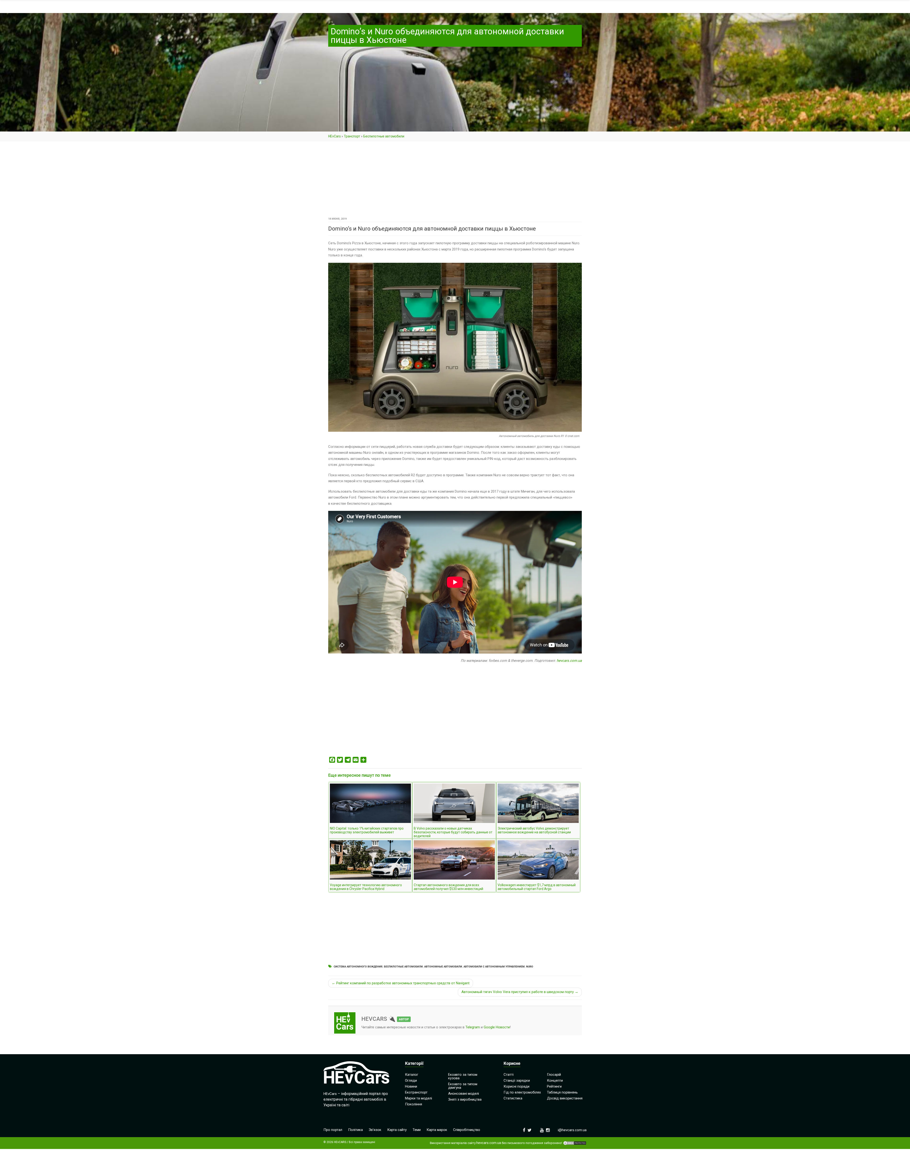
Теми (417, 1130)
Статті (509, 1074)
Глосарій (554, 1074)
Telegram (472, 1027)
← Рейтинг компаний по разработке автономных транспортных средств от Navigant (400, 983)
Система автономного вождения (358, 966)
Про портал (332, 1130)
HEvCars (334, 136)
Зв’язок (375, 1130)
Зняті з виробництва (465, 1099)
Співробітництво (466, 1130)
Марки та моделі (418, 1098)
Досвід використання (564, 1098)
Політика (355, 1130)
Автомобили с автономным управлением (494, 966)
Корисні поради (516, 1086)
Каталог (411, 1074)
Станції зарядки (517, 1080)
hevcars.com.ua (569, 660)
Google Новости (497, 1027)
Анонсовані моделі (463, 1093)
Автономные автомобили (443, 966)
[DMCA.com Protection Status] (575, 1143)
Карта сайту (397, 1130)
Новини (411, 1086)
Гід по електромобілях (522, 1092)
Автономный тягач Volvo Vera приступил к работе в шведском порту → (519, 992)
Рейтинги (554, 1086)
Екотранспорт (416, 1092)
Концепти (555, 1080)
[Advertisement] (455, 181)
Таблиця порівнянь (562, 1092)
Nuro (529, 966)
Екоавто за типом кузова (462, 1076)
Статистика (513, 1098)
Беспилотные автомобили (383, 136)
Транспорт (352, 136)
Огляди (411, 1080)
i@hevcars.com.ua (572, 1130)
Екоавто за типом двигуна (462, 1086)
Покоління (413, 1104)
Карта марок (437, 1130)
